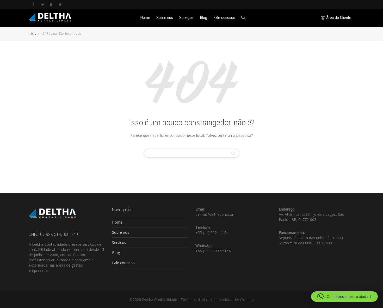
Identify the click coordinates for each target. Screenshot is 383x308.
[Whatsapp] (42, 4)
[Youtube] (51, 4)
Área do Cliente (338, 17)
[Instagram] (59, 4)
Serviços (186, 17)
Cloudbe (247, 299)
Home (145, 17)
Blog (203, 17)
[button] (344, 296)
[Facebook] (33, 4)
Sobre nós (164, 17)
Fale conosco (224, 17)
